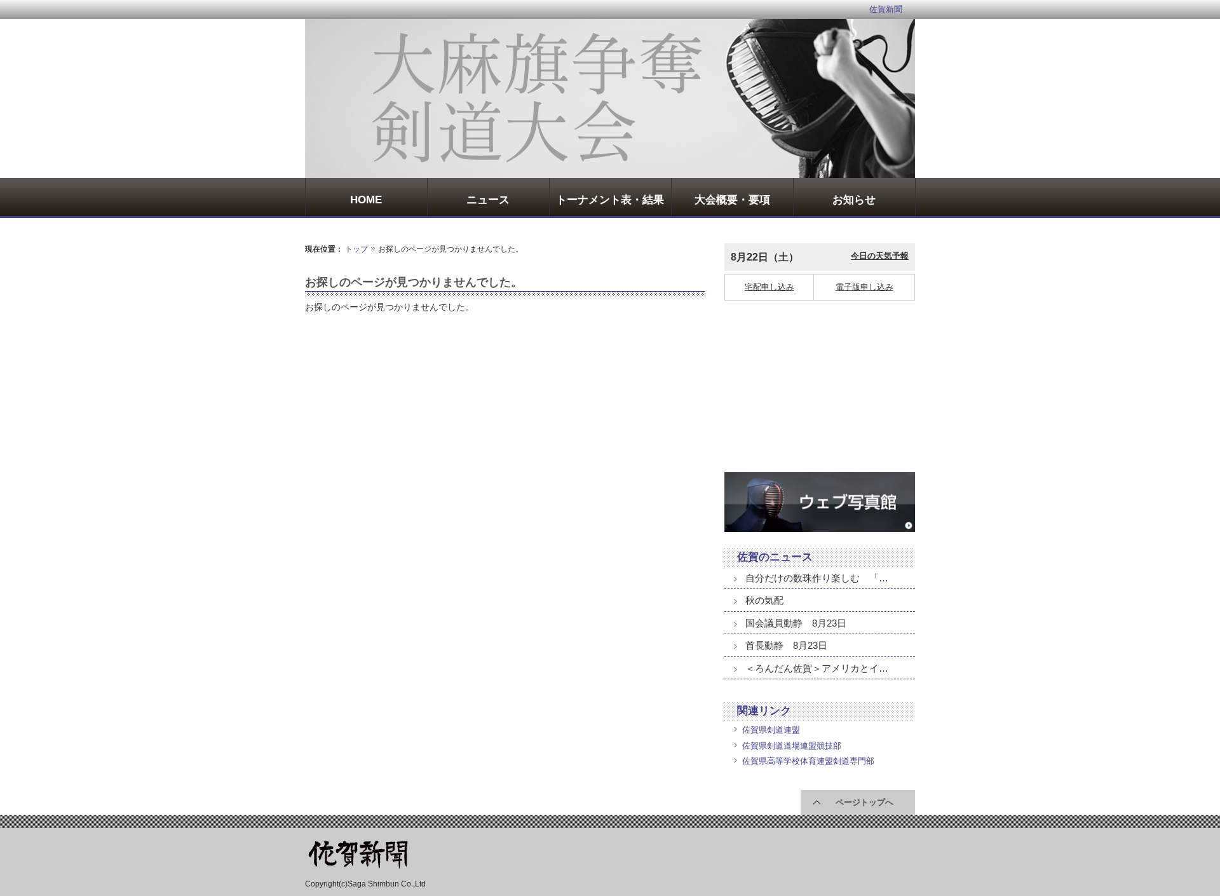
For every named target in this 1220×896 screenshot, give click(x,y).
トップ (356, 249)
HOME (366, 200)
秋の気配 (764, 600)
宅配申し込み (769, 287)
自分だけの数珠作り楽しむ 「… (816, 578)
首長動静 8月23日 (786, 645)
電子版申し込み (864, 287)
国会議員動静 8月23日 (795, 623)
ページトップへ (864, 802)
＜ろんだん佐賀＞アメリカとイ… (816, 668)
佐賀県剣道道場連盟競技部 (791, 745)
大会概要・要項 (732, 200)
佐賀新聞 (885, 9)
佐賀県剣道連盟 (771, 730)
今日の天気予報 (880, 256)
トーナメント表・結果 (610, 200)
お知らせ (854, 200)
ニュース (488, 200)
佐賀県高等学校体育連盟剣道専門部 (808, 761)
